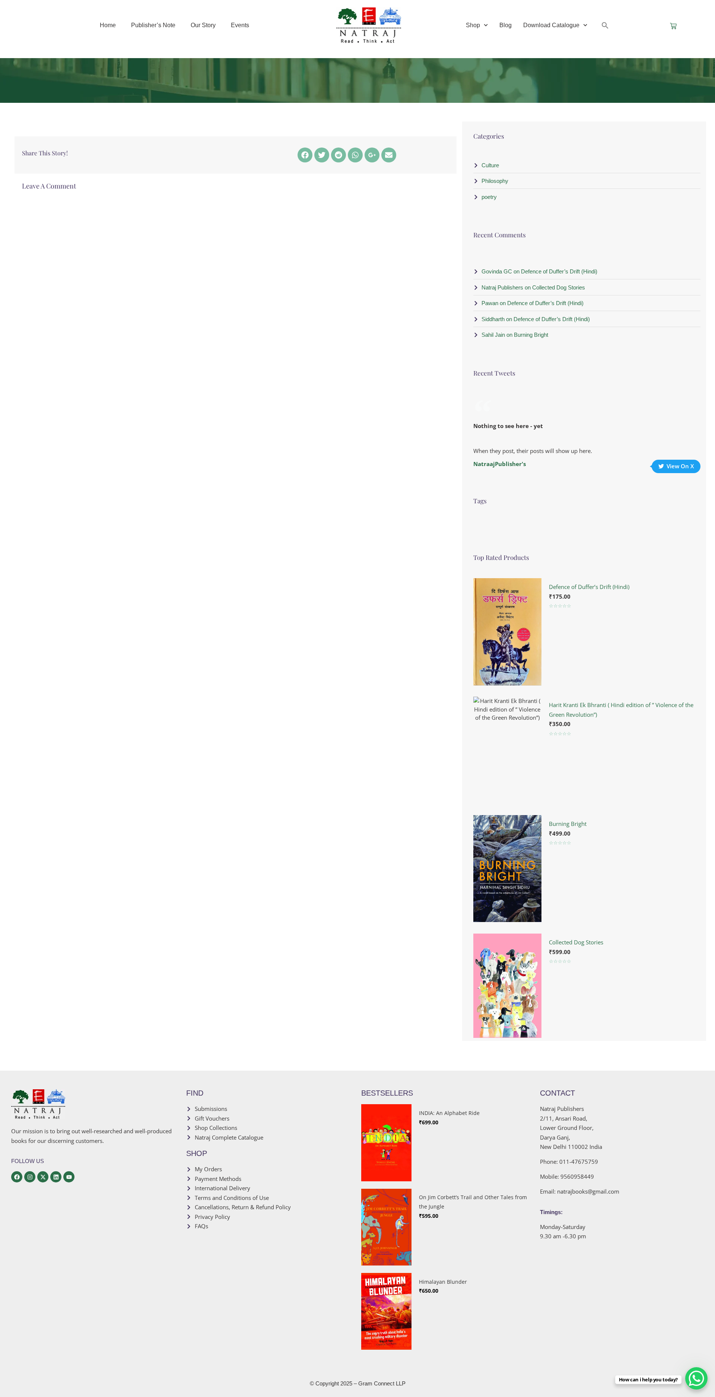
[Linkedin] (55, 1176)
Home (108, 25)
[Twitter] (321, 155)
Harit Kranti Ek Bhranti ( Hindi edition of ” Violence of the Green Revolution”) (621, 709)
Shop (473, 25)
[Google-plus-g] (372, 155)
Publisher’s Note (153, 25)
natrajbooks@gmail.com (588, 1191)
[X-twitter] (42, 1176)
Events (240, 25)
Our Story (203, 25)
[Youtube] (68, 1176)
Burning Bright (568, 823)
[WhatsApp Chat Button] (696, 1378)
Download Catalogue (551, 25)
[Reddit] (338, 155)
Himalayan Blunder (443, 1281)
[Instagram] (29, 1176)
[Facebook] (305, 155)
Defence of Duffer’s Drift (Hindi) (589, 586)
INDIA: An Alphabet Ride (449, 1112)
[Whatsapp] (355, 155)
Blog (505, 25)
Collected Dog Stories (576, 942)
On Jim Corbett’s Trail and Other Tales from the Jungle (473, 1202)
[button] (605, 25)
